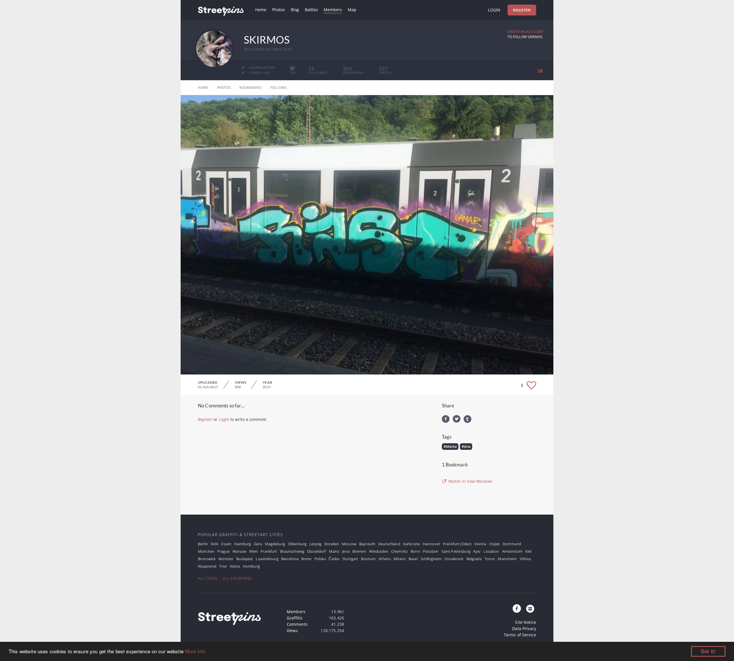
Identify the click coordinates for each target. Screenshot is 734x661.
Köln (215, 543)
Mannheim (507, 558)
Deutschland (389, 543)
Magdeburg (275, 543)
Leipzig (315, 543)
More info (195, 651)
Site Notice (525, 622)
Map (352, 9)
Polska (320, 558)
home (203, 87)
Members (333, 9)
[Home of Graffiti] (221, 10)
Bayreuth (367, 543)
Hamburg (242, 543)
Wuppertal (207, 566)
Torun (490, 558)
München (206, 551)
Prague (223, 551)
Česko (334, 558)
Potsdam (431, 551)
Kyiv (477, 551)
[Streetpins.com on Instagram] (530, 609)
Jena (346, 551)
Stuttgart (350, 558)
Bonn (415, 551)
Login (494, 10)
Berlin (203, 543)
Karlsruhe (411, 543)
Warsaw (239, 551)
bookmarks (250, 87)
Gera (258, 543)
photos (224, 87)
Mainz (334, 551)
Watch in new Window (469, 481)
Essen (226, 543)
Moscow (349, 543)
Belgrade (474, 558)
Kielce (235, 566)
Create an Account (525, 31)
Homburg (251, 566)
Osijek (494, 543)
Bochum (368, 558)
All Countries (237, 578)
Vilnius (525, 558)
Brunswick (207, 558)
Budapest (244, 558)
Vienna (480, 543)
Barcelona (289, 558)
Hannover (431, 543)
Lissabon (491, 551)
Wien (253, 551)
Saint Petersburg (456, 551)
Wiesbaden (378, 551)
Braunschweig (292, 551)
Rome (306, 558)
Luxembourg (267, 558)
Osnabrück (453, 558)
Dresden (331, 543)
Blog (295, 9)
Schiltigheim (431, 558)
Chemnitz (399, 551)
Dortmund (512, 543)
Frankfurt (269, 551)
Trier (223, 566)
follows (278, 87)
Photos (278, 9)
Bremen (359, 551)
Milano (400, 558)
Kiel (528, 551)
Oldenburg (297, 543)
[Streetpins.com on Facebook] (517, 609)
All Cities (207, 578)
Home (260, 9)
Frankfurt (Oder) (457, 543)
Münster (225, 558)
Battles (311, 9)
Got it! (708, 651)
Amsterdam (512, 551)
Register (521, 10)
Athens (384, 558)
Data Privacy (524, 628)
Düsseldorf (316, 551)
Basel (413, 558)
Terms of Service (520, 635)
